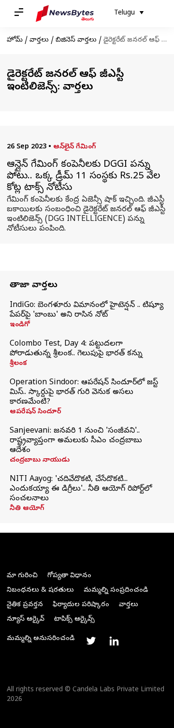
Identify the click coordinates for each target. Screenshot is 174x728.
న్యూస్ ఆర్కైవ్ (25, 619)
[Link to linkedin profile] (114, 641)
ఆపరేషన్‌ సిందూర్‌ (35, 412)
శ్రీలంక (18, 364)
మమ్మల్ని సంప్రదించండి (116, 590)
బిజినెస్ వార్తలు (76, 40)
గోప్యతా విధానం (69, 576)
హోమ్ (15, 40)
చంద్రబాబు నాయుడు (40, 460)
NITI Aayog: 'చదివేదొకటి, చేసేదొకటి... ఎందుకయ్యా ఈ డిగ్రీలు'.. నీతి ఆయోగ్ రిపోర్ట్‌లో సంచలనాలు (81, 489)
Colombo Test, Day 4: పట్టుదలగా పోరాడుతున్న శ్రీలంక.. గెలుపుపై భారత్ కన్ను (76, 349)
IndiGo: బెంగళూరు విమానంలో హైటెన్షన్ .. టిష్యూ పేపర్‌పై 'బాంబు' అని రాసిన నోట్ (86, 310)
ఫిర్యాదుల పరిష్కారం (81, 605)
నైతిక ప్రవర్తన (25, 605)
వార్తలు (39, 40)
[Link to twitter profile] (90, 641)
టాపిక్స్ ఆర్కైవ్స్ (74, 619)
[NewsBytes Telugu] (65, 13)
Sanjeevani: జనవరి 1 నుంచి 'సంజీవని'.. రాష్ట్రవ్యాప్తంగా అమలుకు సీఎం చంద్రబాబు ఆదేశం (76, 440)
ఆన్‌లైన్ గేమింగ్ (74, 147)
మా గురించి (22, 576)
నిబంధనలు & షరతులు (40, 590)
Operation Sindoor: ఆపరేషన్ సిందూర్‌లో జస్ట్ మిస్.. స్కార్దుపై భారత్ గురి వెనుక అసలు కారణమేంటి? (84, 392)
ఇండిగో (20, 325)
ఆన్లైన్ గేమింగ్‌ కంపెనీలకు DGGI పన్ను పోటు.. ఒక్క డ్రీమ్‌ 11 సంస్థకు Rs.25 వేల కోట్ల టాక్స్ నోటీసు (83, 177)
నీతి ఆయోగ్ (27, 509)
